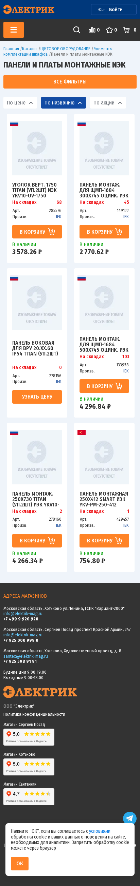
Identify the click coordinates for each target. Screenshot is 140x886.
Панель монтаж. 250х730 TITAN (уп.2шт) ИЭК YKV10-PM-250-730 (35, 499)
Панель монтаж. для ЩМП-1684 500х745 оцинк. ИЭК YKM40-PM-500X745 (104, 344)
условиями (99, 831)
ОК (19, 863)
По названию (59, 102)
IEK (59, 216)
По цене (16, 102)
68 (59, 202)
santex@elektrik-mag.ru (25, 656)
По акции (104, 102)
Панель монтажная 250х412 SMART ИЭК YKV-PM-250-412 (104, 499)
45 (126, 202)
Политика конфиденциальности (34, 714)
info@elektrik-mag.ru (22, 613)
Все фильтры (70, 81)
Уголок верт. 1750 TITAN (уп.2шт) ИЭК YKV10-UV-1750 (34, 190)
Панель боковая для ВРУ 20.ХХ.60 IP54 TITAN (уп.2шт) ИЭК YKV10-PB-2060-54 (36, 348)
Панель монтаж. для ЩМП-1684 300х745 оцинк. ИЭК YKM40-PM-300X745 (104, 190)
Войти (116, 9)
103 (125, 357)
